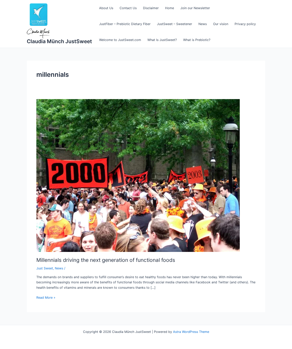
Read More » (45, 297)
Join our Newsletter (195, 8)
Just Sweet (44, 268)
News (202, 24)
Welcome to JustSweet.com (120, 40)
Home (169, 8)
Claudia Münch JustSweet (59, 41)
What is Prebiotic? (196, 40)
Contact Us (128, 8)
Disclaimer (151, 8)
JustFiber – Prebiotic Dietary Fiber (125, 24)
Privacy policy (245, 24)
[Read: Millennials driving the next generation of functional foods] (138, 175)
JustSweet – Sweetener (174, 24)
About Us (106, 8)
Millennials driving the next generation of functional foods (105, 260)
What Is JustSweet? (162, 40)
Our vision (220, 24)
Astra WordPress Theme (191, 332)
